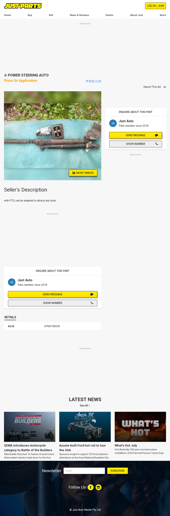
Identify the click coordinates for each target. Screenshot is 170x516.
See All (84, 405)
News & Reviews (79, 15)
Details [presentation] (10, 317)
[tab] (10, 317)
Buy (30, 15)
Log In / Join (155, 5)
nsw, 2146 (94, 81)
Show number (52, 303)
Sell (51, 15)
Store (163, 15)
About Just (136, 15)
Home (7, 15)
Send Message (52, 294)
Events (109, 15)
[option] (52, 135)
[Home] (23, 6)
